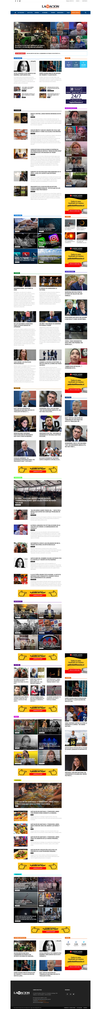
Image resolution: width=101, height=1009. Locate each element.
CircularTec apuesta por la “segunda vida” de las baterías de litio (49, 259)
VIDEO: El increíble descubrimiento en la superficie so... (70, 241)
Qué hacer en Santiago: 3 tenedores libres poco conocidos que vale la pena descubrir (37, 803)
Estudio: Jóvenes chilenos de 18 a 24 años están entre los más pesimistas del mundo (49, 917)
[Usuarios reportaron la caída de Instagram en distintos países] (50, 241)
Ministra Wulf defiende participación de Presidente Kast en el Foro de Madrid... (23, 435)
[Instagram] (17, 1)
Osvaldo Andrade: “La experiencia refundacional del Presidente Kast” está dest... (24, 459)
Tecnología (17, 246)
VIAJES (68, 12)
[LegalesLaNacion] (76, 103)
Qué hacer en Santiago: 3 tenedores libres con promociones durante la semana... (45, 812)
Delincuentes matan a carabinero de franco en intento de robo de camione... (24, 954)
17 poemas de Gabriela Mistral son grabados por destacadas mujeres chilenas (25, 744)
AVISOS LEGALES (76, 12)
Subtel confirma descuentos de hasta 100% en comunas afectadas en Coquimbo (25, 228)
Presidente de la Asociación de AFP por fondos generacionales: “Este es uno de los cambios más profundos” (45, 188)
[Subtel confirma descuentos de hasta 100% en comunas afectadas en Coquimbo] (26, 225)
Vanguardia (60, 12)
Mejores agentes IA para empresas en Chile (47, 228)
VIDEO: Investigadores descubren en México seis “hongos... (70, 228)
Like (68, 61)
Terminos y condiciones (69, 1007)
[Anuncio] (38, 469)
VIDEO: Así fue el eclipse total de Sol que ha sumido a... (81, 228)
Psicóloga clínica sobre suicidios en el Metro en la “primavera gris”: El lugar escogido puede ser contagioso (49, 644)
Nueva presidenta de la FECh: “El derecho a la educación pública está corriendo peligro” (24, 729)
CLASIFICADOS (84, 0)
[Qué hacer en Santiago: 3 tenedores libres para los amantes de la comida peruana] (21, 841)
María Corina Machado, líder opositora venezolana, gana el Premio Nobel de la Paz (25, 760)
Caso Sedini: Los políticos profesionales (22, 362)
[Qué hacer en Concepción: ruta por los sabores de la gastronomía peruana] (21, 854)
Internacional (50, 90)
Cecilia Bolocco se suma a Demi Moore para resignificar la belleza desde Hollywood (49, 729)
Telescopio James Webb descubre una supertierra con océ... (82, 241)
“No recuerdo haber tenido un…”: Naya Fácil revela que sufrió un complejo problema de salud (46, 511)
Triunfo (53, 12)
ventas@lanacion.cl (42, 1000)
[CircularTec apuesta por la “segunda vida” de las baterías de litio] (50, 256)
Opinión (37, 12)
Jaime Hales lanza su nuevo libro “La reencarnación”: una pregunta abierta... (36, 681)
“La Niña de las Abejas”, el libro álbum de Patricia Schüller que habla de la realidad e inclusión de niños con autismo (49, 758)
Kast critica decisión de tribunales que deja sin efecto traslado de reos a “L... (24, 410)
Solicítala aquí (46, 1002)
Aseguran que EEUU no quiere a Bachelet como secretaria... (76, 318)
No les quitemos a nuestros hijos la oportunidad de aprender (23, 325)
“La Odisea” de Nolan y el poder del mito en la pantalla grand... (54, 698)
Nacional (17, 43)
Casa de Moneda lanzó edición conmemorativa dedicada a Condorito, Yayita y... (37, 699)
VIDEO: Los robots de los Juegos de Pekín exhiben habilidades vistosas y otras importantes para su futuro (25, 886)
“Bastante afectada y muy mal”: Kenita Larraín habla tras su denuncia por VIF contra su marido (75, 151)
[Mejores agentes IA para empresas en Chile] (50, 225)
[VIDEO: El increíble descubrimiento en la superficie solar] (70, 236)
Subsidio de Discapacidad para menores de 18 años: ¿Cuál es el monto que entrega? (46, 172)
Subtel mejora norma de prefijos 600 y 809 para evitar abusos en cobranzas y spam (24, 259)
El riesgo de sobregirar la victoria (48, 289)
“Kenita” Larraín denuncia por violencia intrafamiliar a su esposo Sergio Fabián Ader (75, 166)
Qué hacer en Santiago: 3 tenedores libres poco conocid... (53, 95)
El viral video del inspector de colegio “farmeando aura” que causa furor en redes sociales (35, 500)
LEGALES (77, 0)
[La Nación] (50, 6)
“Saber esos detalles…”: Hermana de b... (73, 367)
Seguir (76, 61)
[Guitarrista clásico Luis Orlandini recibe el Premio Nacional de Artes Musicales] (21, 547)
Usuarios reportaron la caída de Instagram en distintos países (49, 243)
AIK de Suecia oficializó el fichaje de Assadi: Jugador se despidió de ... (76, 749)
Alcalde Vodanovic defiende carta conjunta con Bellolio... (49, 458)
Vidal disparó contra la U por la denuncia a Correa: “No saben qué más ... (76, 724)
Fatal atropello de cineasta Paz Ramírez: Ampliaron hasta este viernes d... (50, 954)
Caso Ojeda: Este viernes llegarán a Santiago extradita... (28, 88)
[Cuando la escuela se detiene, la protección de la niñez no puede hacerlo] (50, 354)
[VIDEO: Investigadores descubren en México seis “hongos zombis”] (70, 223)
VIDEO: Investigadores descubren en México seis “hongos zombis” (23, 902)
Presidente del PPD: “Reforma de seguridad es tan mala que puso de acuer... (50, 435)
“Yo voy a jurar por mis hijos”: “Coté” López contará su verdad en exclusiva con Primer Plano (75, 182)
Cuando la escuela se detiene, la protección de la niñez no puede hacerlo (50, 363)
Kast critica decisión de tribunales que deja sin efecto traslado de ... (74, 419)
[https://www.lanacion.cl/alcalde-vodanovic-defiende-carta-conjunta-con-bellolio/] (50, 448)
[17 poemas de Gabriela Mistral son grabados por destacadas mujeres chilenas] (26, 742)
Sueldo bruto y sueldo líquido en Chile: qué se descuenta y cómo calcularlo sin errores (46, 130)
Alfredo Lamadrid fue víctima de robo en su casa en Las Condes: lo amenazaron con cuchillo (45, 526)
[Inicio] (15, 12)
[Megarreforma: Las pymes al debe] (25, 281)
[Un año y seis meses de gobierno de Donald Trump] (50, 316)
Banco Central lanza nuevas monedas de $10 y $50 (46, 114)
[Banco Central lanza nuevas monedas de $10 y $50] (21, 118)
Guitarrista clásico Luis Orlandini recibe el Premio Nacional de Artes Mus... (21, 681)
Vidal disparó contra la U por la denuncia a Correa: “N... (28, 95)
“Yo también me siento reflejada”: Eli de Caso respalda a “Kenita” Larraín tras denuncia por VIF (75, 136)
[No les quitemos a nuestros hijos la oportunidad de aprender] (25, 316)
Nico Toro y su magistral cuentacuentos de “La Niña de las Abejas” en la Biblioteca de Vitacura (25, 614)
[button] (85, 12)
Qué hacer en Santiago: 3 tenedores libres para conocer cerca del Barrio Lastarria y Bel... (45, 825)
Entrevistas (17, 617)
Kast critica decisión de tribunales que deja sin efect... (42, 53)
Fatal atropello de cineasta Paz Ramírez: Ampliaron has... (25, 74)
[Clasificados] (76, 204)
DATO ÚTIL (30, 12)
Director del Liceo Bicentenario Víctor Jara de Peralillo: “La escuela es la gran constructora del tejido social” (49, 613)
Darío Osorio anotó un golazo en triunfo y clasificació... (50, 74)
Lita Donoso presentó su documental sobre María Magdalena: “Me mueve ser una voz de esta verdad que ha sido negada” (25, 643)
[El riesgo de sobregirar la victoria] (50, 281)
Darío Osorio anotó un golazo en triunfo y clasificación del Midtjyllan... (75, 700)
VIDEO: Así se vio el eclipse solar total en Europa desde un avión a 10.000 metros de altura (25, 917)
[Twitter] (19, 1)
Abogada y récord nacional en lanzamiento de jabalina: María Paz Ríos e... (76, 774)
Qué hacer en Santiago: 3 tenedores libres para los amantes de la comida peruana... (45, 837)
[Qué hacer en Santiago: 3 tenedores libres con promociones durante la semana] (21, 816)
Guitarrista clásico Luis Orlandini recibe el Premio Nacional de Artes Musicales (45, 543)
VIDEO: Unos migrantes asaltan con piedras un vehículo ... (74, 342)
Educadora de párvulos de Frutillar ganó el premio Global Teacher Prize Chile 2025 (49, 744)
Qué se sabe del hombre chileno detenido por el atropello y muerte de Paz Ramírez (46, 559)
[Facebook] (15, 1)
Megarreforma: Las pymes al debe (23, 289)
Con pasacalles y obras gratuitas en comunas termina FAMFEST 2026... (53, 680)
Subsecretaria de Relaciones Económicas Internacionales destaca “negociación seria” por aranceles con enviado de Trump (46, 151)
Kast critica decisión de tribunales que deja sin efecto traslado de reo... (49, 974)
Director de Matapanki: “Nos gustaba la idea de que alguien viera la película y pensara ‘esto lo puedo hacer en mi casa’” (25, 628)
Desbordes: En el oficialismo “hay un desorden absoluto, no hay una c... (75, 445)
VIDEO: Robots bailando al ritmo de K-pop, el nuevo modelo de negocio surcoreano (48, 886)
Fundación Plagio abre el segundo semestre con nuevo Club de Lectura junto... (21, 699)
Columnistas (16, 286)
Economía (45, 12)
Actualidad (21, 12)
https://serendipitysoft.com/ (35, 1007)
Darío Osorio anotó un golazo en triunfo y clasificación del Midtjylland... (24, 974)
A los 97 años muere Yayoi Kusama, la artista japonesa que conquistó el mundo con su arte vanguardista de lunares (46, 576)
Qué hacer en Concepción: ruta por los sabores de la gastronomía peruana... (44, 850)
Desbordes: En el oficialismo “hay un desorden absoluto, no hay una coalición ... (50, 410)
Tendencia (41, 231)
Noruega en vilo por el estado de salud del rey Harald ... (53, 88)
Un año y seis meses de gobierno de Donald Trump (50, 324)
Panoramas (16, 695)
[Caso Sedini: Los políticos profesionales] (25, 354)
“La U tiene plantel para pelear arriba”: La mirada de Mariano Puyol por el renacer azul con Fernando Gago (49, 629)
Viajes (49, 97)
